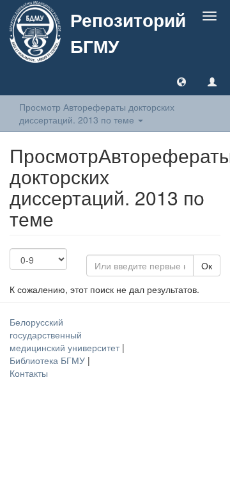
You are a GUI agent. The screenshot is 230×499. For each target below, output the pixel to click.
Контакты (29, 373)
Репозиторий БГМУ (128, 32)
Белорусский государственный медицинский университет (66, 334)
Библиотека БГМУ (49, 360)
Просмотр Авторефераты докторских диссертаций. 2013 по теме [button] (96, 113)
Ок (206, 265)
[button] (181, 81)
